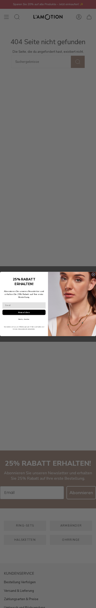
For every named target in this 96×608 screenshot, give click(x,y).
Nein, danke (24, 319)
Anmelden (24, 312)
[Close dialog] (93, 274)
